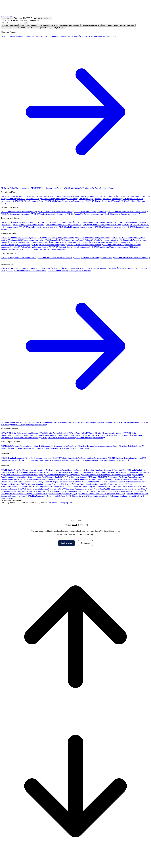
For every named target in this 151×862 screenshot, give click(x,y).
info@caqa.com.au (67, 503)
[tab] (10, 25)
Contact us (85, 543)
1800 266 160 (53, 503)
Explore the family (43, 18)
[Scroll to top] (75, 710)
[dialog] (75, 261)
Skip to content (6, 16)
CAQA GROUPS (7, 18)
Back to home (66, 543)
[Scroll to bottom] (75, 860)
